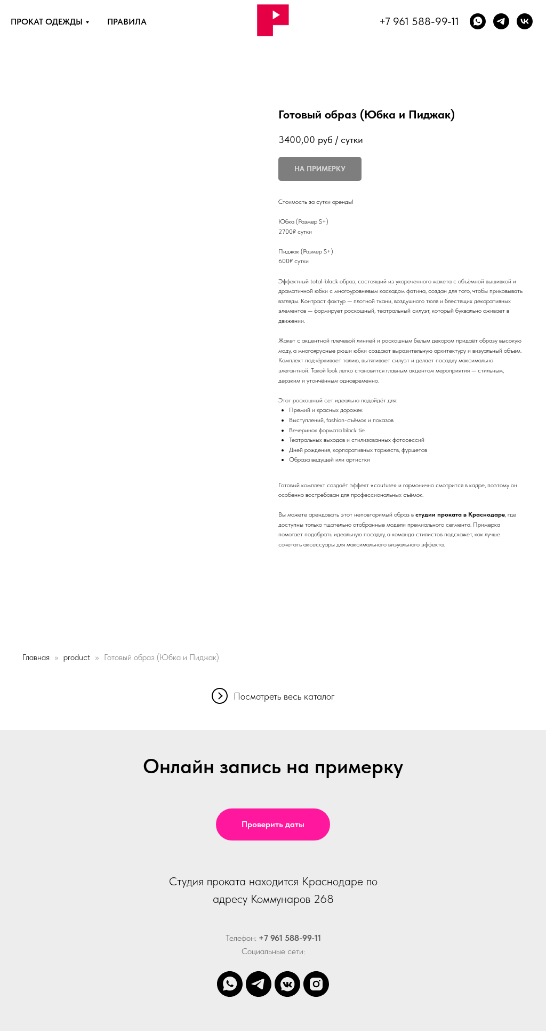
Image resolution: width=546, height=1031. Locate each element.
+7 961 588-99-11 (419, 21)
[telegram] (258, 984)
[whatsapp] (478, 21)
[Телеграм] (501, 21)
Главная (36, 657)
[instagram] (316, 984)
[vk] (525, 21)
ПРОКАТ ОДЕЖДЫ (47, 22)
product (76, 657)
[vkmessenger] (287, 984)
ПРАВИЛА (127, 22)
